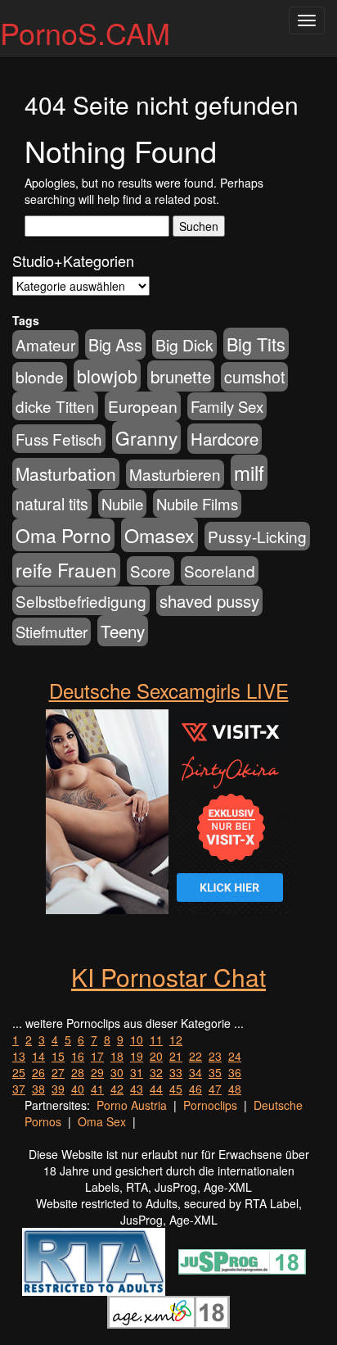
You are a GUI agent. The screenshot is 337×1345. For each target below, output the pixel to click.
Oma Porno (63, 535)
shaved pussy (209, 601)
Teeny (123, 630)
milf (249, 472)
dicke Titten (55, 406)
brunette (181, 376)
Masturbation (66, 473)
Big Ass (115, 344)
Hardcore (224, 439)
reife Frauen (66, 569)
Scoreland (219, 570)
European (142, 406)
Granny (146, 437)
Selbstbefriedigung (81, 601)
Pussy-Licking (257, 536)
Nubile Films (197, 503)
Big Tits (256, 343)
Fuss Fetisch (59, 439)
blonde (40, 376)
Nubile (122, 503)
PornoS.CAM (85, 32)
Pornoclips (210, 1105)
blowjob (107, 375)
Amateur (45, 344)
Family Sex (227, 406)
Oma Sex (102, 1121)
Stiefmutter (52, 631)
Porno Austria (132, 1105)
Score (150, 570)
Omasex (159, 535)
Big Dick (184, 344)
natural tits (52, 503)
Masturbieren (175, 474)
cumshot (254, 376)
